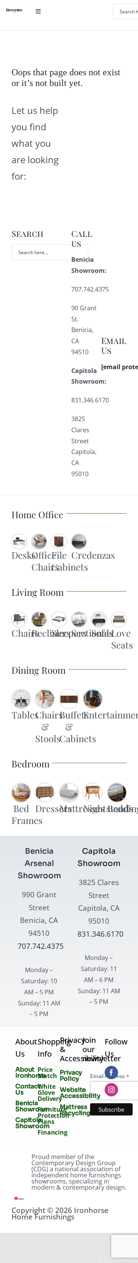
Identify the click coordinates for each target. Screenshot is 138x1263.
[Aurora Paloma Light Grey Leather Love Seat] (119, 615)
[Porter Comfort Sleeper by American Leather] (59, 615)
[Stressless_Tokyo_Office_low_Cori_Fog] (39, 537)
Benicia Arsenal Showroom (39, 863)
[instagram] (111, 1089)
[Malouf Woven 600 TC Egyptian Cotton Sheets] (117, 786)
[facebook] (111, 1072)
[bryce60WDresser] (45, 786)
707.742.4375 (41, 946)
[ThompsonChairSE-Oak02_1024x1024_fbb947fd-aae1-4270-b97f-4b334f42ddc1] (45, 693)
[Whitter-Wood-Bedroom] (21, 786)
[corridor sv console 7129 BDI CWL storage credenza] (79, 537)
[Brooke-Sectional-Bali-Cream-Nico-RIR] (79, 615)
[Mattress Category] (69, 786)
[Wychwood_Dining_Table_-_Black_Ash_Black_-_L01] (21, 693)
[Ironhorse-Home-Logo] (14, 11)
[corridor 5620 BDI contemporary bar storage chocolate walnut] (93, 693)
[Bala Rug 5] (99, 615)
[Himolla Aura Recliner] (39, 615)
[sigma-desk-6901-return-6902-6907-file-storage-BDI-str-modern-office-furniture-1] (19, 537)
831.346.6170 (100, 934)
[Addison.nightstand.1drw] (93, 786)
